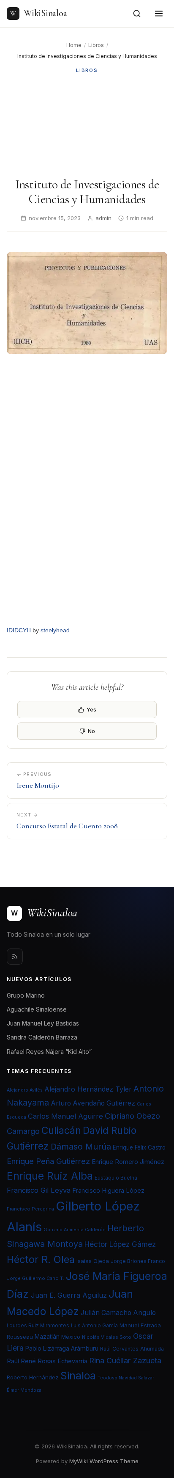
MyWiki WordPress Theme (104, 1461)
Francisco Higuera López (108, 1190)
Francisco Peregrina (30, 1209)
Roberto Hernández (33, 1377)
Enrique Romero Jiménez (128, 1162)
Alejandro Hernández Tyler (88, 1089)
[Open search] (136, 13)
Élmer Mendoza (24, 1390)
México (70, 1336)
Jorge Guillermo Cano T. (35, 1278)
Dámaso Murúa (81, 1147)
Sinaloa (78, 1375)
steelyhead (55, 630)
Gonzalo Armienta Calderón (75, 1230)
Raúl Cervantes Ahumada (132, 1349)
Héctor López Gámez (120, 1244)
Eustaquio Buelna (116, 1178)
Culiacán (61, 1130)
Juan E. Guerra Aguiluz (69, 1295)
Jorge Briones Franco (138, 1261)
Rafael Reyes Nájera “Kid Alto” (49, 1051)
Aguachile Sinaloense (37, 1009)
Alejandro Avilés (25, 1090)
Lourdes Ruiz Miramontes (38, 1326)
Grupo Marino (26, 995)
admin (103, 218)
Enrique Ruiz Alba (50, 1175)
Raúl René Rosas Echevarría (47, 1361)
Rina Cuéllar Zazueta (125, 1360)
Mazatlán (47, 1336)
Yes (91, 709)
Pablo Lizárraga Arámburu (61, 1348)
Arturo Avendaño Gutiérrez (93, 1103)
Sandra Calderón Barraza (42, 1037)
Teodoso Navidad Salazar (126, 1378)
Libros (96, 45)
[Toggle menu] (158, 13)
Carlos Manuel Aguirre (65, 1116)
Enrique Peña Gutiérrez (48, 1161)
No (91, 731)
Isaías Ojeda (92, 1260)
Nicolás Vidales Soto (106, 1337)
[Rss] (15, 957)
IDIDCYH (19, 630)
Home (74, 45)
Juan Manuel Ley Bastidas (43, 1023)
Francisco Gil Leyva (39, 1190)
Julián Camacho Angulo (118, 1313)
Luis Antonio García (94, 1326)
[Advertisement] (87, 125)
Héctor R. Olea (41, 1259)
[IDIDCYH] (87, 491)
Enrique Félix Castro (139, 1147)
